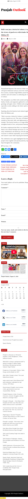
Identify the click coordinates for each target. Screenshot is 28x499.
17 (1, 296)
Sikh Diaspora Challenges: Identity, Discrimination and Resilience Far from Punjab (14, 440)
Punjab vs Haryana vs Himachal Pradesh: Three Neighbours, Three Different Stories (12, 356)
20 (12, 296)
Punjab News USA (8, 336)
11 (5, 294)
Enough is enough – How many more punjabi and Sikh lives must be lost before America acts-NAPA (13, 423)
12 (9, 294)
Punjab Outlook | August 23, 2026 (9, 276)
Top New (13, 161)
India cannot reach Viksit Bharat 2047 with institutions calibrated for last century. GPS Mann (13, 382)
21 (16, 296)
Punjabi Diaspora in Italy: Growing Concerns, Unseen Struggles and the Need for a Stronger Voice (13, 396)
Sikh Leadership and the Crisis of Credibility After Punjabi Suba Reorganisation (12, 467)
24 (1, 298)
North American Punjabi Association (13, 340)
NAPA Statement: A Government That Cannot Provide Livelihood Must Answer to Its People (14, 447)
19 (9, 296)
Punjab (8, 161)
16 (23, 294)
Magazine (4, 161)
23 (23, 296)
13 (12, 294)
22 (20, 296)
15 (20, 294)
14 (16, 294)
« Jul (2, 304)
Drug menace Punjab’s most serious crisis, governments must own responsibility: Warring (13, 389)
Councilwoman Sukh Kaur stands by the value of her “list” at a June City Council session (13, 409)
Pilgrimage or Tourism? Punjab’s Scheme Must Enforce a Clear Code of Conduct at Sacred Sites (13, 416)
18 (5, 296)
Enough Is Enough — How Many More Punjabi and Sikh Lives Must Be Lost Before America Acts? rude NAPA (13, 402)
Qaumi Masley (7, 343)
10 (1, 294)
